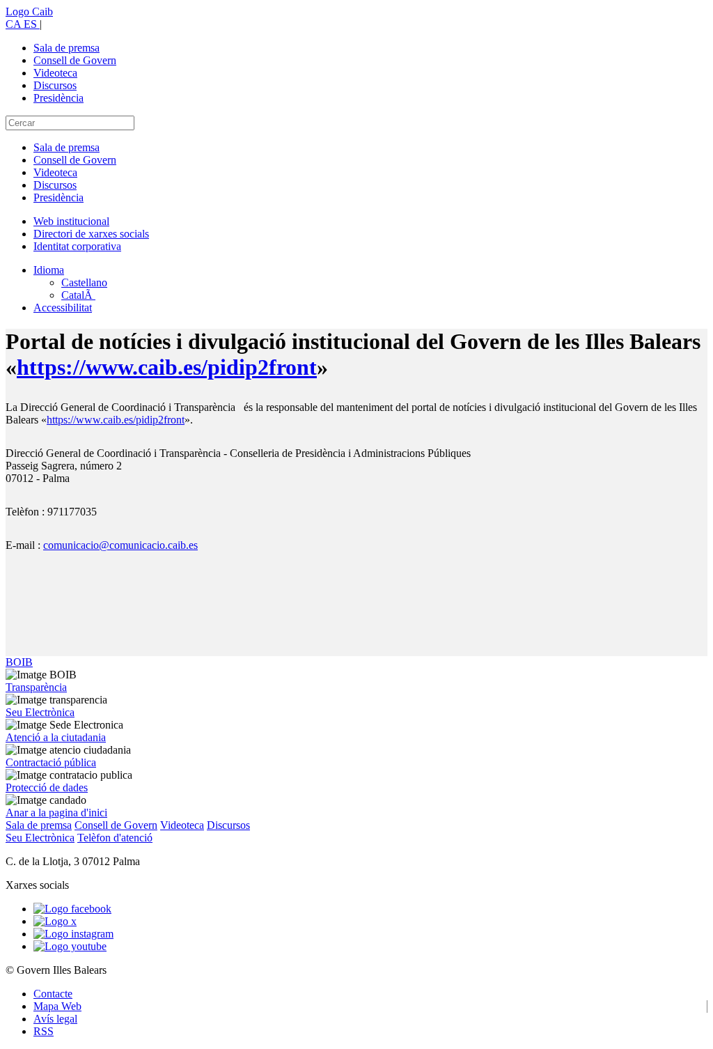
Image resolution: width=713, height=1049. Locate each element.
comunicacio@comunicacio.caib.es (120, 545)
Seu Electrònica (40, 712)
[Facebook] (72, 909)
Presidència (58, 98)
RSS (43, 1031)
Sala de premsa (66, 48)
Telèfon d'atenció (114, 838)
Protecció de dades (47, 787)
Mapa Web (57, 1006)
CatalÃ (78, 295)
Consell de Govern (74, 60)
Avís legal (55, 1019)
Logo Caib (29, 11)
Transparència (36, 687)
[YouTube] (70, 946)
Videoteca (55, 73)
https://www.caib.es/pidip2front (167, 367)
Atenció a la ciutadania (56, 737)
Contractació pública (51, 762)
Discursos (55, 85)
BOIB (19, 662)
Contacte (52, 994)
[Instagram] (73, 934)
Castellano (84, 282)
